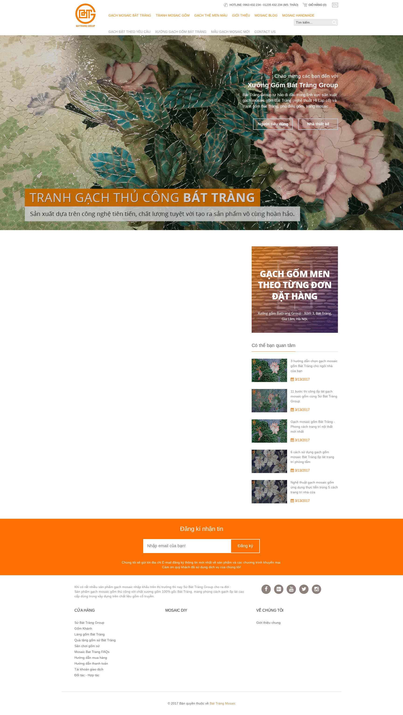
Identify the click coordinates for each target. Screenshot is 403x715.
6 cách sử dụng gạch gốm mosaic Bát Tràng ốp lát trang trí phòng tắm (312, 457)
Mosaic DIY (176, 610)
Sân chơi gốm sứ (87, 646)
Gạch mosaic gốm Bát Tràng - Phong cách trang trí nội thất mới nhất (313, 426)
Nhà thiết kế (296, 203)
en (335, 5)
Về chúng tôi (269, 610)
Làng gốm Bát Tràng (89, 634)
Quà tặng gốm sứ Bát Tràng (95, 640)
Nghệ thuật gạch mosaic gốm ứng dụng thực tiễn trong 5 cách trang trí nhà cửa (314, 487)
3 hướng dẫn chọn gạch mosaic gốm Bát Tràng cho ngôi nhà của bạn (314, 366)
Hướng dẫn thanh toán (91, 663)
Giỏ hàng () (318, 5)
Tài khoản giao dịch (88, 669)
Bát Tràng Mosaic (223, 703)
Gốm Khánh (83, 628)
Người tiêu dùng (313, 182)
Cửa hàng (84, 610)
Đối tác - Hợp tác (86, 675)
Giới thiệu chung (268, 622)
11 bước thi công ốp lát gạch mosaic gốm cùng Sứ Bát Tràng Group (314, 396)
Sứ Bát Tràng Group (89, 622)
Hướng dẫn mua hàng (90, 657)
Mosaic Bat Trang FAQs (91, 652)
